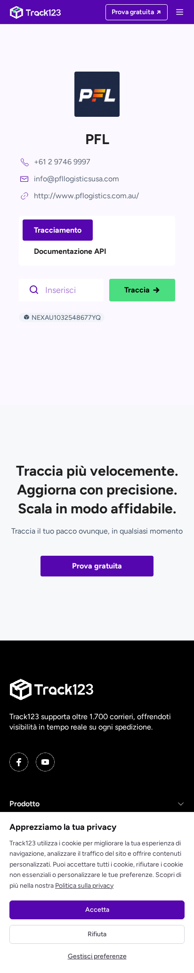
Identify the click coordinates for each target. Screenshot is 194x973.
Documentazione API (70, 251)
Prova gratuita (97, 565)
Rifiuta (97, 934)
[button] (97, 804)
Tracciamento (57, 230)
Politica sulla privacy (84, 886)
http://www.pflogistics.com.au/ (86, 195)
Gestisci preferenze (97, 956)
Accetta (97, 910)
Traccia (137, 289)
